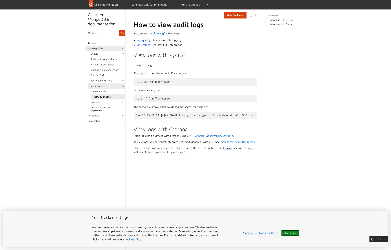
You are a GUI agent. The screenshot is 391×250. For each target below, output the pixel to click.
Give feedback (235, 15)
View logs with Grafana (282, 24)
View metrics (100, 91)
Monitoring (96, 86)
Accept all (290, 233)
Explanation (94, 121)
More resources (190, 4)
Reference (93, 115)
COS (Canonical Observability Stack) (208, 135)
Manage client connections (105, 70)
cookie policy (132, 239)
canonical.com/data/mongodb (149, 4)
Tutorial (92, 43)
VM (139, 65)
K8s (150, 65)
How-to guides (95, 48)
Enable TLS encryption (102, 64)
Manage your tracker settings (260, 233)
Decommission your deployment (101, 109)
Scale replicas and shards (104, 59)
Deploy (94, 53)
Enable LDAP (97, 75)
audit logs (156, 33)
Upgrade (95, 102)
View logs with (281, 20)
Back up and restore (101, 80)
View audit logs (102, 97)
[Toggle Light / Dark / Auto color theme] (255, 16)
